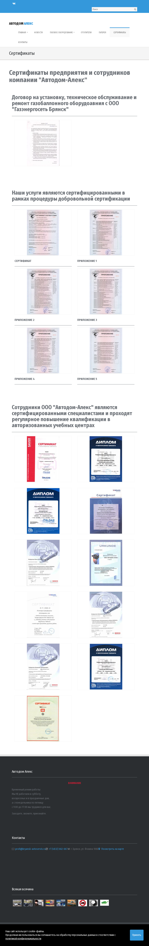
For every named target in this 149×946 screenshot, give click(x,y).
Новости (38, 32)
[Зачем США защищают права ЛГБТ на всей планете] (50, 904)
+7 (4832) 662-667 (58, 849)
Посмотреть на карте (112, 849)
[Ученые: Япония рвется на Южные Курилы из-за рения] (93, 904)
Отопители (86, 32)
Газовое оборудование (62, 32)
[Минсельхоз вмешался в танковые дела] (82, 904)
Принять (136, 935)
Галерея (102, 32)
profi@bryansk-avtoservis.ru (30, 849)
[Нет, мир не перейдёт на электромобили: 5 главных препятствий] (71, 904)
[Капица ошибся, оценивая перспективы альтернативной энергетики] (60, 904)
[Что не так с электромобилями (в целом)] (104, 904)
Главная (23, 32)
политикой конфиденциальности (23, 938)
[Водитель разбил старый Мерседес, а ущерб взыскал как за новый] (39, 904)
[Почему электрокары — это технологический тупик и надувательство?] (28, 904)
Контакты (22, 42)
